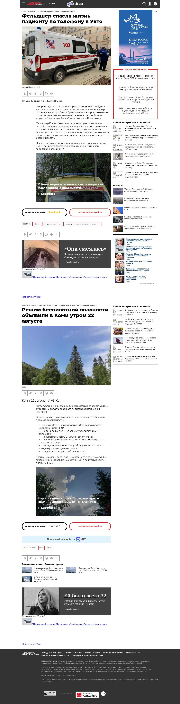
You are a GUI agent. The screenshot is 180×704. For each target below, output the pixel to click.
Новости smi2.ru (31, 297)
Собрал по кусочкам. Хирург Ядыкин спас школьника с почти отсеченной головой (141, 312)
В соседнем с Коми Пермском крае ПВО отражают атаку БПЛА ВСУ (92, 570)
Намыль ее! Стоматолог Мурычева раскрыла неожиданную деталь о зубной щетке (140, 147)
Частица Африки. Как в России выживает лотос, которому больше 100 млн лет (140, 128)
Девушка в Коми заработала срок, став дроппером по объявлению (135, 88)
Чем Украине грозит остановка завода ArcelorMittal (138, 218)
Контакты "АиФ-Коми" (112, 653)
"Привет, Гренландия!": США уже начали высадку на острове (138, 190)
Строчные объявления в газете (55, 656)
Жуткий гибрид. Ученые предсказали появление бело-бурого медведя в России (141, 137)
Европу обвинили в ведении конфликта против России (136, 199)
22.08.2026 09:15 (29, 305)
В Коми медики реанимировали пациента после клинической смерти (70, 186)
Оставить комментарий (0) (90, 212)
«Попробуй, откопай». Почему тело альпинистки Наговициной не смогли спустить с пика (140, 340)
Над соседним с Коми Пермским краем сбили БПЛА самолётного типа (135, 77)
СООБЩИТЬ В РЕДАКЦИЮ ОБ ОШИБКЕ (88, 656)
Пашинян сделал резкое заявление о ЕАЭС (140, 209)
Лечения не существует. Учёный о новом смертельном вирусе (140, 155)
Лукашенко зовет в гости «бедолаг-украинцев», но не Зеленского (140, 227)
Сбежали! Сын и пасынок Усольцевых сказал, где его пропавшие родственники (141, 174)
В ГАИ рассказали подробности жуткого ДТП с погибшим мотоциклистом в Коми (135, 110)
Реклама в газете (92, 653)
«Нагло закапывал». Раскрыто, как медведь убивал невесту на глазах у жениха (141, 358)
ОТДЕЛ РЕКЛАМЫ (133, 653)
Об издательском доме (51, 653)
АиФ (38, 87)
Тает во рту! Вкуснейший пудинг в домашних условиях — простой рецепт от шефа (140, 331)
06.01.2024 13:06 (28, 11)
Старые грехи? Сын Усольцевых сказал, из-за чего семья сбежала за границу (141, 165)
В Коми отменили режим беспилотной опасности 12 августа (46, 579)
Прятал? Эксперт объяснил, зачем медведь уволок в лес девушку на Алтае (140, 349)
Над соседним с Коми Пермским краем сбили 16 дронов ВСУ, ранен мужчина (135, 99)
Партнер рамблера (65, 693)
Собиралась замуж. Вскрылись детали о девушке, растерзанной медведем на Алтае (139, 321)
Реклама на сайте (74, 653)
